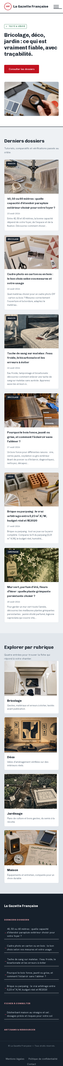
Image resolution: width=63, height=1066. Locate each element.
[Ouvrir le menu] (56, 6)
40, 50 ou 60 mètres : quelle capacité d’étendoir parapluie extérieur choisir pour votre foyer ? (31, 932)
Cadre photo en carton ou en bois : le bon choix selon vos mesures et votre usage (30, 947)
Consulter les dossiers (21, 69)
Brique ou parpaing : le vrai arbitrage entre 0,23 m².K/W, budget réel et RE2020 (31, 987)
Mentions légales (15, 1058)
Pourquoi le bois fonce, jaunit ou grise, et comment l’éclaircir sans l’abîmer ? (30, 974)
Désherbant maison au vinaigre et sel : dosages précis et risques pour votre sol (29, 1014)
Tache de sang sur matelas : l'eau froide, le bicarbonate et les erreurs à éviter (31, 961)
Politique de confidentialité (43, 1058)
